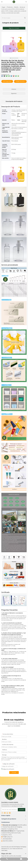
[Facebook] (2, 813)
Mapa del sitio (5, 856)
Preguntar (8, 81)
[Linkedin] (5, 813)
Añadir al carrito (20, 81)
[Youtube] (7, 813)
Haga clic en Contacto (14, 28)
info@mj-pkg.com (7, 836)
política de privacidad (15, 856)
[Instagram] (10, 813)
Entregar (14, 772)
